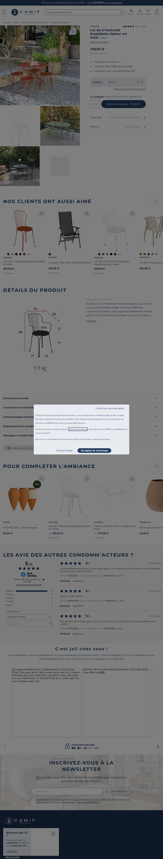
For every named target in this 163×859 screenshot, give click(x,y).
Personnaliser (65, 450)
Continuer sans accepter (110, 408)
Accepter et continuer (94, 450)
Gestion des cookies (77, 429)
